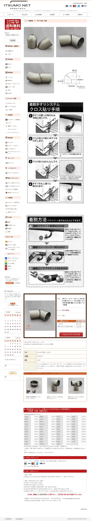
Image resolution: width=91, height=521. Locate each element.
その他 (9, 93)
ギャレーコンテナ (12, 129)
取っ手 (9, 64)
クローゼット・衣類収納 (14, 119)
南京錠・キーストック (13, 192)
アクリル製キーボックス (14, 186)
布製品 (9, 228)
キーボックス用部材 (13, 189)
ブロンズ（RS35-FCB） (66, 326)
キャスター (10, 142)
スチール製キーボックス (14, 183)
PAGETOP (84, 509)
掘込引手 (10, 80)
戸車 (9, 90)
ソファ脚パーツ (11, 148)
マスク (9, 54)
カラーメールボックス (13, 173)
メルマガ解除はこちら (12, 305)
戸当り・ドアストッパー (14, 83)
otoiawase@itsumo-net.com (73, 498)
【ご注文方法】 (42, 494)
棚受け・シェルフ (12, 126)
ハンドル (10, 77)
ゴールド (10, 241)
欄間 (9, 222)
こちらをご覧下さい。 (34, 466)
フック (9, 123)
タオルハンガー (11, 103)
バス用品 (10, 109)
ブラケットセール (12, 260)
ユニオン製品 (11, 263)
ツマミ (9, 67)
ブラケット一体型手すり (14, 202)
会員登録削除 (17, 283)
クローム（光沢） (12, 245)
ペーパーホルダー (12, 106)
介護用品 (30, 20)
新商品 (9, 266)
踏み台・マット (11, 212)
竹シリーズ (10, 163)
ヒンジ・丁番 (11, 87)
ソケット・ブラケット (13, 145)
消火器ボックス (11, 225)
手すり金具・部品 (12, 209)
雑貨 (9, 231)
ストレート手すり (12, 205)
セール (9, 268)
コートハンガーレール (13, 132)
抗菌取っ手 (10, 51)
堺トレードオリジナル (13, 258)
